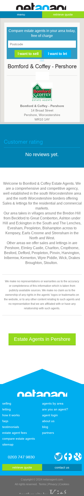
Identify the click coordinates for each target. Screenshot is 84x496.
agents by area (52, 403)
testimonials (10, 427)
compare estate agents (18, 438)
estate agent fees (14, 433)
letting (6, 409)
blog (45, 427)
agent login (50, 415)
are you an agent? (55, 409)
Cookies (64, 484)
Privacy (52, 484)
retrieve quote (22, 467)
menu (21, 14)
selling (6, 403)
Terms (42, 484)
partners (48, 433)
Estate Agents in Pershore (42, 339)
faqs (5, 421)
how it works (11, 415)
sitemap (7, 444)
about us (48, 421)
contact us (62, 467)
